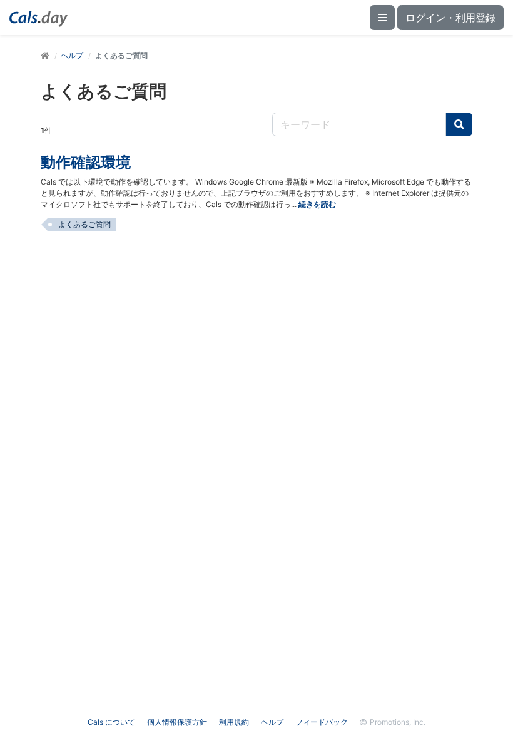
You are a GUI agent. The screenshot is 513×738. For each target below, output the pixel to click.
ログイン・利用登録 (450, 17)
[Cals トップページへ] (45, 55)
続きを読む (317, 204)
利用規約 (234, 722)
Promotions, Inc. (397, 722)
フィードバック (321, 722)
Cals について (111, 722)
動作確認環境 (86, 162)
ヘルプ (72, 55)
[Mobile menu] (382, 17)
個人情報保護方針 (177, 722)
